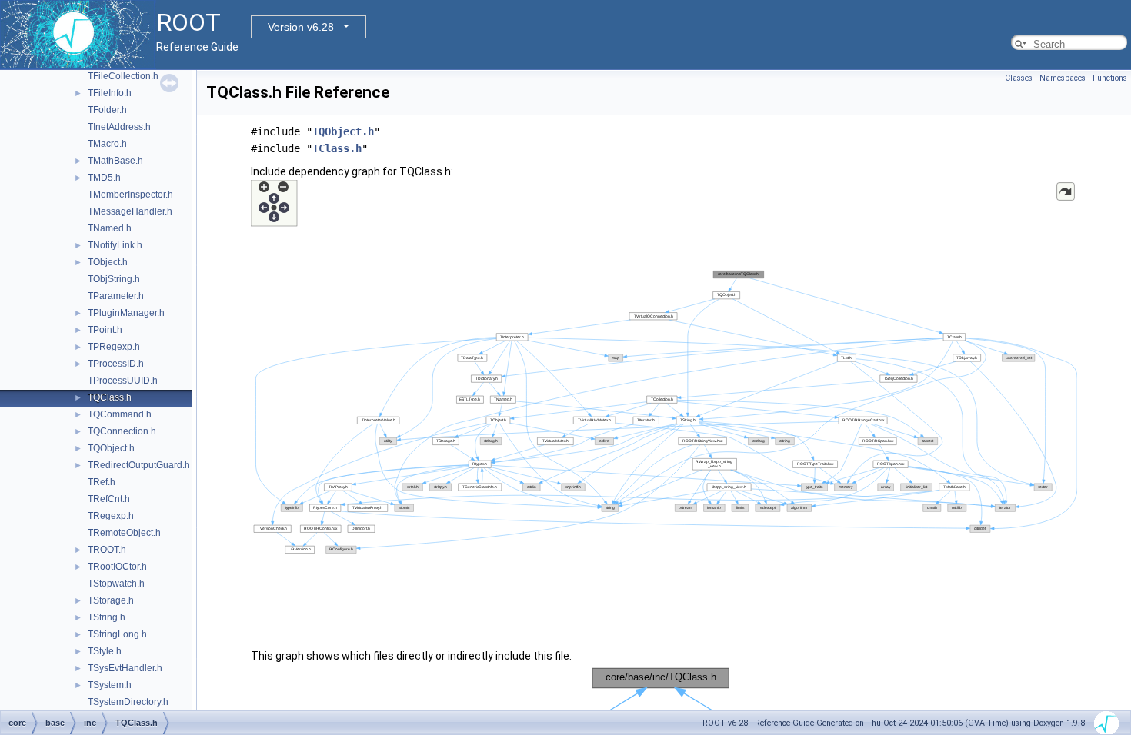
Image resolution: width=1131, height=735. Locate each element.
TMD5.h (104, 177)
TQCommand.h (120, 414)
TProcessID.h (116, 363)
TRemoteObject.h (124, 532)
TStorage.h (111, 600)
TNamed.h (110, 228)
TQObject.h (111, 448)
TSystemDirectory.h (128, 702)
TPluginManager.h (126, 313)
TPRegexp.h (114, 346)
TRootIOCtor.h (117, 566)
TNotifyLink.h (115, 245)
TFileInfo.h (110, 93)
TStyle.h (105, 651)
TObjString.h (114, 279)
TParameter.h (116, 296)
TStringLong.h (117, 634)
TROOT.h (107, 549)
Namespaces (1062, 78)
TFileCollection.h (123, 76)
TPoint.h (105, 329)
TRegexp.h (111, 516)
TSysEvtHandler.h (125, 668)
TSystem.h (110, 685)
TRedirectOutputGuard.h (139, 465)
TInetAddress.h (119, 126)
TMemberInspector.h (130, 194)
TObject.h (108, 262)
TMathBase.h (115, 160)
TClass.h (337, 148)
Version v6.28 (301, 27)
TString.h (106, 617)
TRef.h (101, 482)
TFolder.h (107, 110)
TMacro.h (107, 143)
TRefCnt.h (109, 499)
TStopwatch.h (116, 583)
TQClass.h (110, 397)
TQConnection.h (122, 431)
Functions (1110, 78)
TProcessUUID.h (123, 380)
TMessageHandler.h (130, 211)
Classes (1019, 78)
